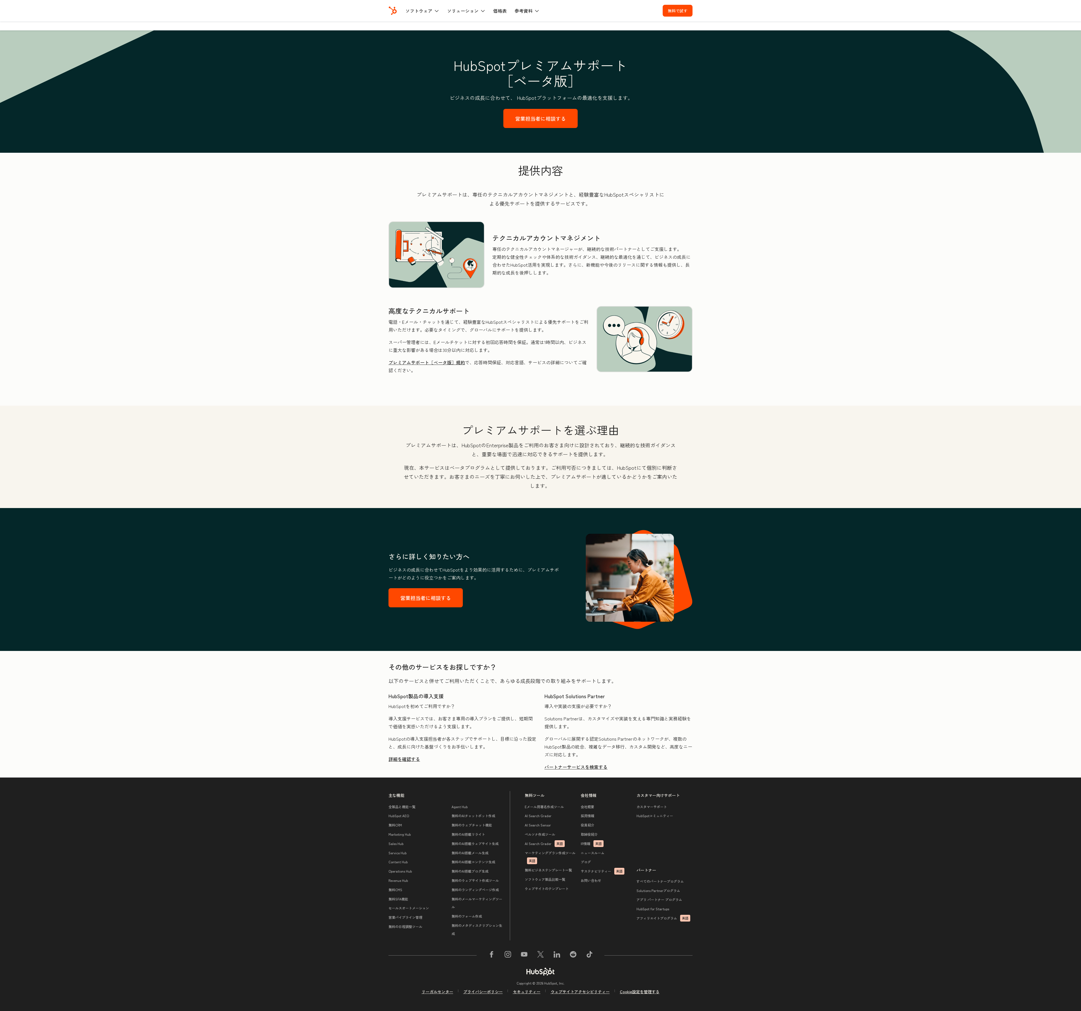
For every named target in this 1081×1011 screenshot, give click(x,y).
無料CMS (395, 889)
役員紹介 (587, 825)
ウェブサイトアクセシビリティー (580, 991)
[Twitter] (540, 955)
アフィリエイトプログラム (662, 918)
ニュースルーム (592, 852)
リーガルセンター (437, 991)
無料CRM (395, 825)
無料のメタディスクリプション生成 (477, 929)
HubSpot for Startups (652, 908)
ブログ (586, 861)
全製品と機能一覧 (402, 806)
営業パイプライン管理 (405, 917)
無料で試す (677, 11)
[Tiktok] (589, 955)
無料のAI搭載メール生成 (470, 852)
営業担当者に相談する (540, 118)
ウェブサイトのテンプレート (547, 888)
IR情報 (591, 843)
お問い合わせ (591, 880)
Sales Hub (395, 843)
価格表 (500, 10)
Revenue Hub (398, 880)
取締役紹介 (589, 834)
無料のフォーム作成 (467, 916)
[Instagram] (508, 955)
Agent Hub (460, 806)
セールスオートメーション (408, 908)
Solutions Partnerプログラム (658, 890)
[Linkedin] (556, 955)
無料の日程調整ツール (405, 926)
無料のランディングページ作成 (475, 889)
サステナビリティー (602, 871)
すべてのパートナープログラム (660, 881)
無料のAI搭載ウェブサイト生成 (475, 843)
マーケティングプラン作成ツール (550, 856)
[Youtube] (524, 955)
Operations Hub (400, 871)
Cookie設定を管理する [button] (640, 991)
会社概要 (587, 806)
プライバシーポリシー (483, 991)
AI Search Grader (538, 815)
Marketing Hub (399, 834)
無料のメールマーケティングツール (477, 903)
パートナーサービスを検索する (575, 766)
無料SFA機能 (398, 899)
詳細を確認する (404, 759)
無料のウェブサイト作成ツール (475, 880)
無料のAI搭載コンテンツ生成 (473, 861)
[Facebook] (491, 955)
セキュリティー (526, 991)
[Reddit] (573, 955)
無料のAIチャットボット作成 (473, 815)
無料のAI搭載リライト (468, 834)
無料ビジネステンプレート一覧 (548, 870)
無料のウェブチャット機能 (472, 825)
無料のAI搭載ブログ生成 (470, 871)
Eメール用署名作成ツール (544, 806)
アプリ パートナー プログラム (659, 899)
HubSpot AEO (398, 815)
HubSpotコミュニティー (654, 815)
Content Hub (398, 861)
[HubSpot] (392, 10)
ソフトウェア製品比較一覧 (545, 879)
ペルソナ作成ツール (540, 834)
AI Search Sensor (538, 825)
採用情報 (587, 815)
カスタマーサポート (651, 806)
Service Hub (397, 852)
